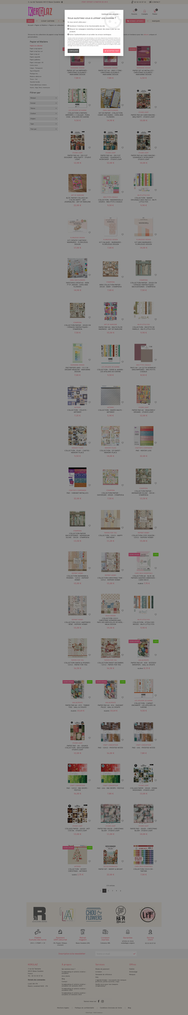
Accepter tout (112, 51)
